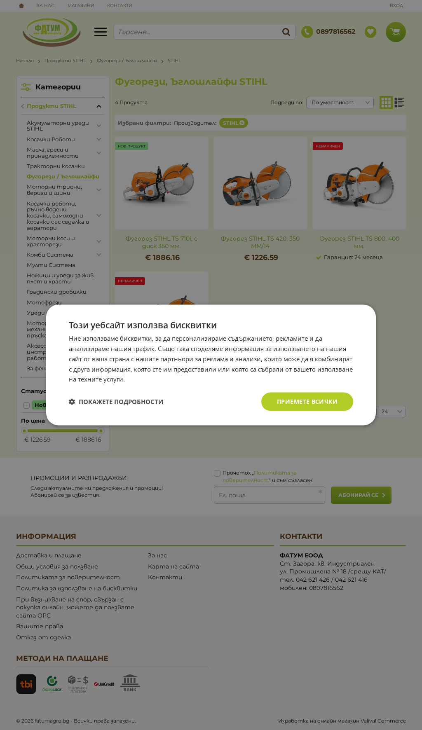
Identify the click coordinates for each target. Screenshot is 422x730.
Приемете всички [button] (307, 401)
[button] (116, 401)
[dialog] (211, 365)
